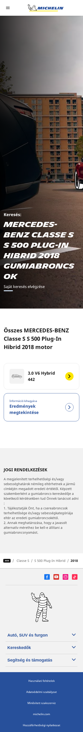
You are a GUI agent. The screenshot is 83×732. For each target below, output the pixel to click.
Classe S (23, 560)
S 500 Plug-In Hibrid (49, 560)
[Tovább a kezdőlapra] (45, 8)
